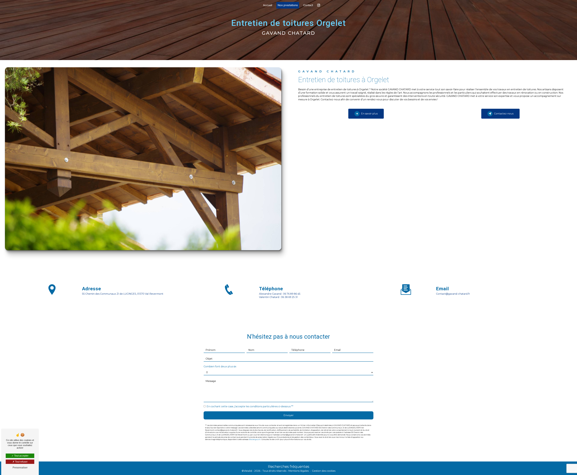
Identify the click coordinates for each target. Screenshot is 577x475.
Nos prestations (288, 5)
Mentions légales (298, 470)
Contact (308, 5)
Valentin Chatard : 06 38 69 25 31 (278, 297)
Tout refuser (20, 461)
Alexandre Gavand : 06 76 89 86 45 (279, 293)
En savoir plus (369, 113)
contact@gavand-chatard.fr (453, 293)
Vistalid (248, 470)
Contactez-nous (503, 113)
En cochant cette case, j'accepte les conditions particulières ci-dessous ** (250, 406)
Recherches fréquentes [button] (288, 466)
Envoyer (289, 415)
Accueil (267, 5)
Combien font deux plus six (220, 366)
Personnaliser (20, 467)
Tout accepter (21, 455)
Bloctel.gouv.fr (255, 439)
